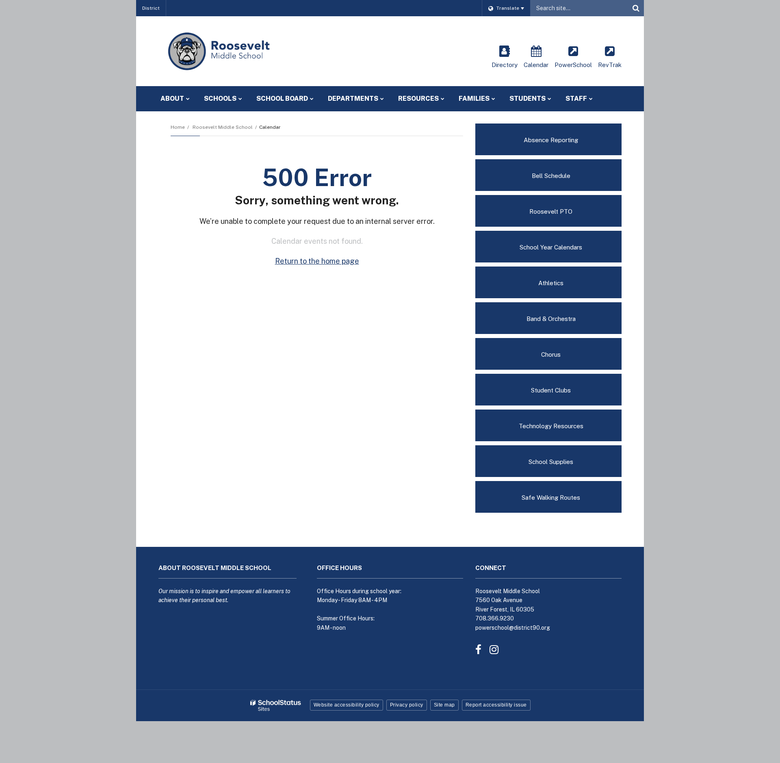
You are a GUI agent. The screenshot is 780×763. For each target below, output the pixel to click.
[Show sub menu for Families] (493, 99)
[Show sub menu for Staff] (591, 99)
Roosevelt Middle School (223, 127)
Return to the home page (317, 261)
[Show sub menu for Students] (549, 99)
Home (178, 127)
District (151, 8)
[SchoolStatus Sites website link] (276, 705)
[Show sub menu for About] (188, 99)
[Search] (636, 8)
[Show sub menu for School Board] (312, 99)
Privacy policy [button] (406, 705)
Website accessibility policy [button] (346, 705)
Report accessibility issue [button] (496, 705)
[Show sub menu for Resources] (442, 99)
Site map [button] (444, 705)
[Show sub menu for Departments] (382, 99)
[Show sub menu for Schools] (240, 99)
